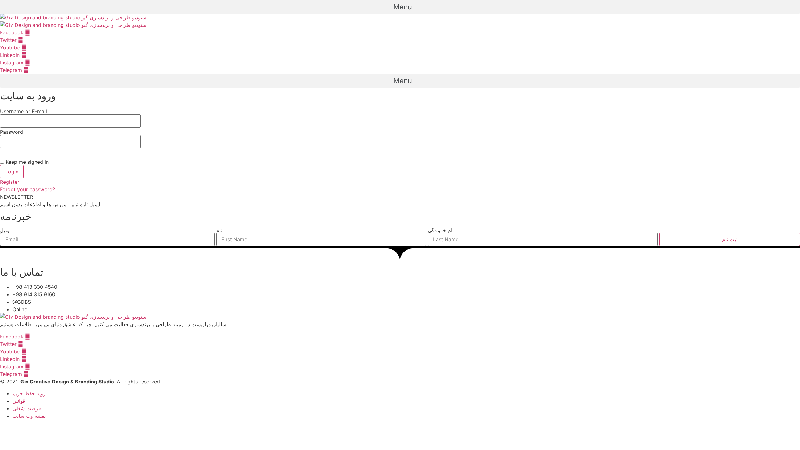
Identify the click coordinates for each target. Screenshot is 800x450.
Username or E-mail (23, 111)
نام (219, 230)
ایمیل (5, 230)
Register (9, 182)
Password (11, 131)
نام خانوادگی (441, 230)
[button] (400, 7)
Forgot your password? (27, 189)
